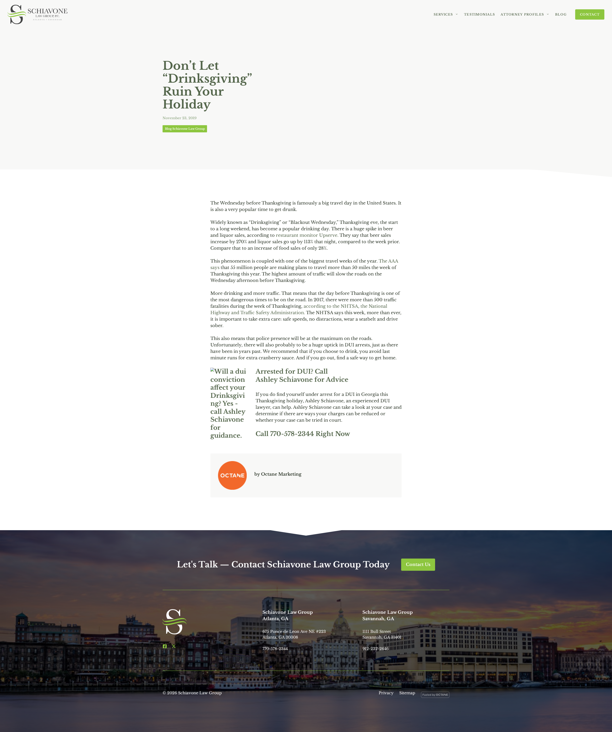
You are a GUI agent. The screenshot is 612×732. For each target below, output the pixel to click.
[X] (174, 646)
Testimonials (479, 14)
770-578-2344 (292, 434)
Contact (590, 14)
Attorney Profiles (522, 14)
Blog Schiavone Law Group (185, 128)
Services (443, 14)
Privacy (386, 692)
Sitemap (407, 692)
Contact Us (418, 564)
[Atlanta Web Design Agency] (435, 696)
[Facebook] (165, 646)
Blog (561, 14)
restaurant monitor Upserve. (307, 235)
